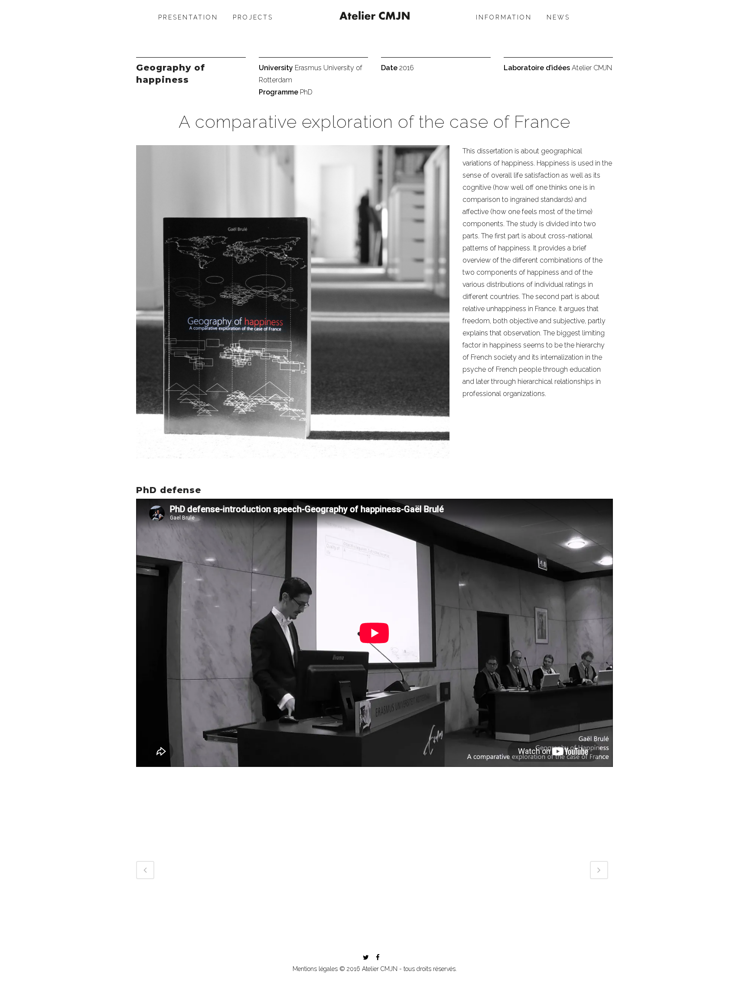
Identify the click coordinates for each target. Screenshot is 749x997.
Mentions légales (315, 968)
